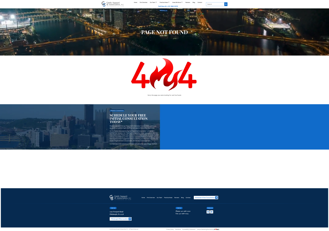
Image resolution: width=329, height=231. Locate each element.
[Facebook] (208, 211)
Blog (194, 2)
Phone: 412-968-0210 (183, 211)
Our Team (152, 2)
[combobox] (215, 4)
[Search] (225, 4)
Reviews (187, 2)
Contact (200, 2)
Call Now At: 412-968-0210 (168, 6)
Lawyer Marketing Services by (205, 229)
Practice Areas (164, 2)
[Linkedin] (211, 211)
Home (135, 2)
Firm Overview (143, 2)
